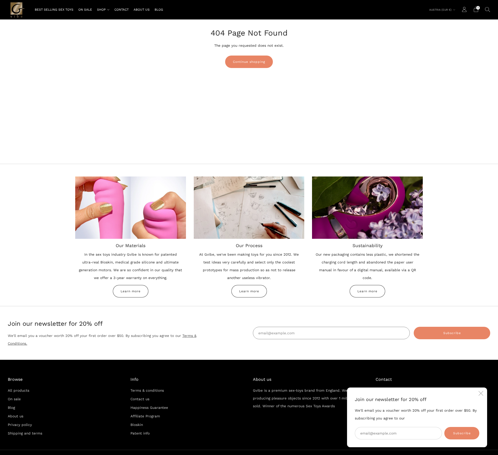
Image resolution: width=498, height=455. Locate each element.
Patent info (140, 433)
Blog (159, 9)
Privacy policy (20, 425)
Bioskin (136, 425)
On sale (85, 9)
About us (142, 9)
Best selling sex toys (54, 9)
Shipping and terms (25, 433)
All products (18, 390)
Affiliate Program (145, 416)
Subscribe (462, 433)
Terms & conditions (147, 390)
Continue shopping (249, 62)
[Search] (487, 9)
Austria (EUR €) (440, 9)
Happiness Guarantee (149, 407)
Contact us (139, 399)
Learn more (131, 291)
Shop (101, 9)
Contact (121, 9)
